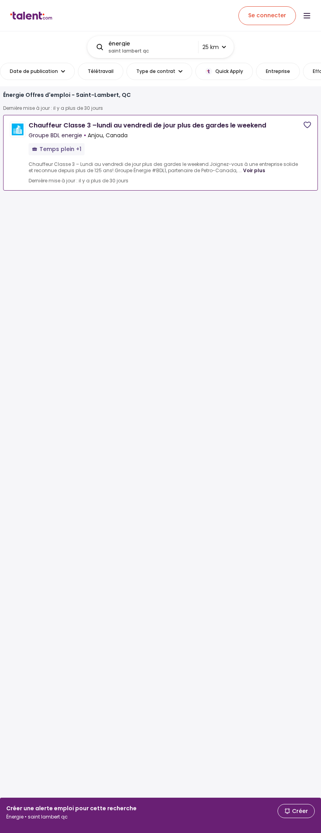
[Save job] (307, 125)
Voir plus (254, 170)
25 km (210, 47)
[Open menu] (307, 15)
